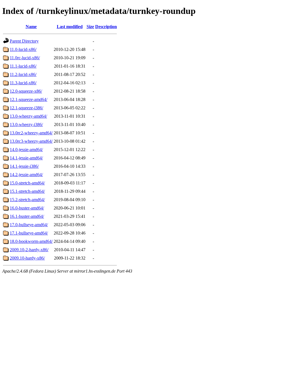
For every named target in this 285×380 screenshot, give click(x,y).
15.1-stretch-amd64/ (27, 191)
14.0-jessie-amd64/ (26, 149)
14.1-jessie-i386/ (24, 166)
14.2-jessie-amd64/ (26, 174)
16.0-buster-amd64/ (27, 208)
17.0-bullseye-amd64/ (29, 224)
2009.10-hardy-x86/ (27, 258)
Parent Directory (24, 41)
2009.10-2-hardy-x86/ (29, 249)
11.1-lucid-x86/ (23, 66)
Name (31, 26)
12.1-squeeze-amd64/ (28, 99)
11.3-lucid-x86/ (23, 82)
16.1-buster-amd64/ (27, 216)
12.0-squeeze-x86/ (26, 91)
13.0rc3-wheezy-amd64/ (31, 141)
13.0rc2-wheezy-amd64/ (31, 132)
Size (90, 26)
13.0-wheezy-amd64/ (28, 116)
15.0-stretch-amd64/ (27, 183)
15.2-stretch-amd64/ (27, 199)
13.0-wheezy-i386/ (26, 124)
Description (106, 26)
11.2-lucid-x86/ (23, 74)
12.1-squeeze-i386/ (26, 107)
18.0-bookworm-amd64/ (31, 241)
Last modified (70, 26)
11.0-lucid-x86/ (23, 49)
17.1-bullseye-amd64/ (29, 233)
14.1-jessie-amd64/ (26, 158)
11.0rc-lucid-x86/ (25, 57)
